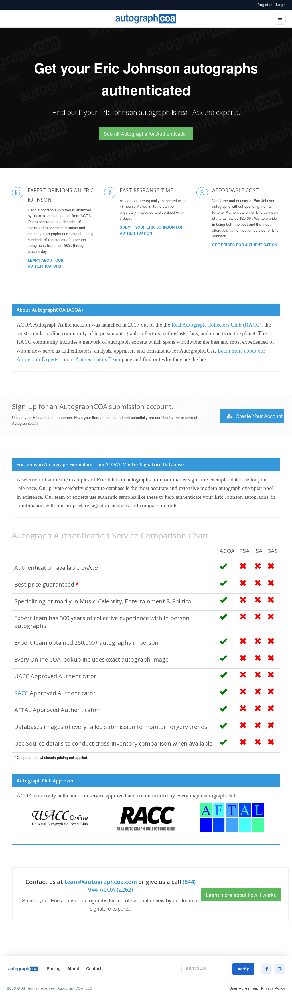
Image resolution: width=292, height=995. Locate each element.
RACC (21, 693)
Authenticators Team (97, 359)
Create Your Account (258, 416)
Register (264, 5)
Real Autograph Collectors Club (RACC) (216, 325)
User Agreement (243, 988)
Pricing (54, 968)
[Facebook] (266, 969)
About (73, 968)
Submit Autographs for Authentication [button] (146, 133)
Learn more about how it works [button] (241, 894)
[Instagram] (279, 969)
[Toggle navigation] (280, 19)
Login (281, 5)
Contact (94, 968)
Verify (243, 968)
